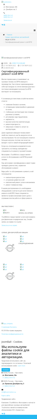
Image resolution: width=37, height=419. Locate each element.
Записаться (8, 20)
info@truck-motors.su (9, 392)
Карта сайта (6, 396)
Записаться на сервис (9, 225)
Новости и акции (18, 63)
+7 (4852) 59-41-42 (8, 378)
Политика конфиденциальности (12, 334)
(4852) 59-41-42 (8, 15)
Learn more (21, 366)
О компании (6, 327)
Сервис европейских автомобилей (17, 37)
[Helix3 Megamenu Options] (34, 30)
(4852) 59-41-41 (8, 17)
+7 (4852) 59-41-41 (8, 386)
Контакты (13, 327)
